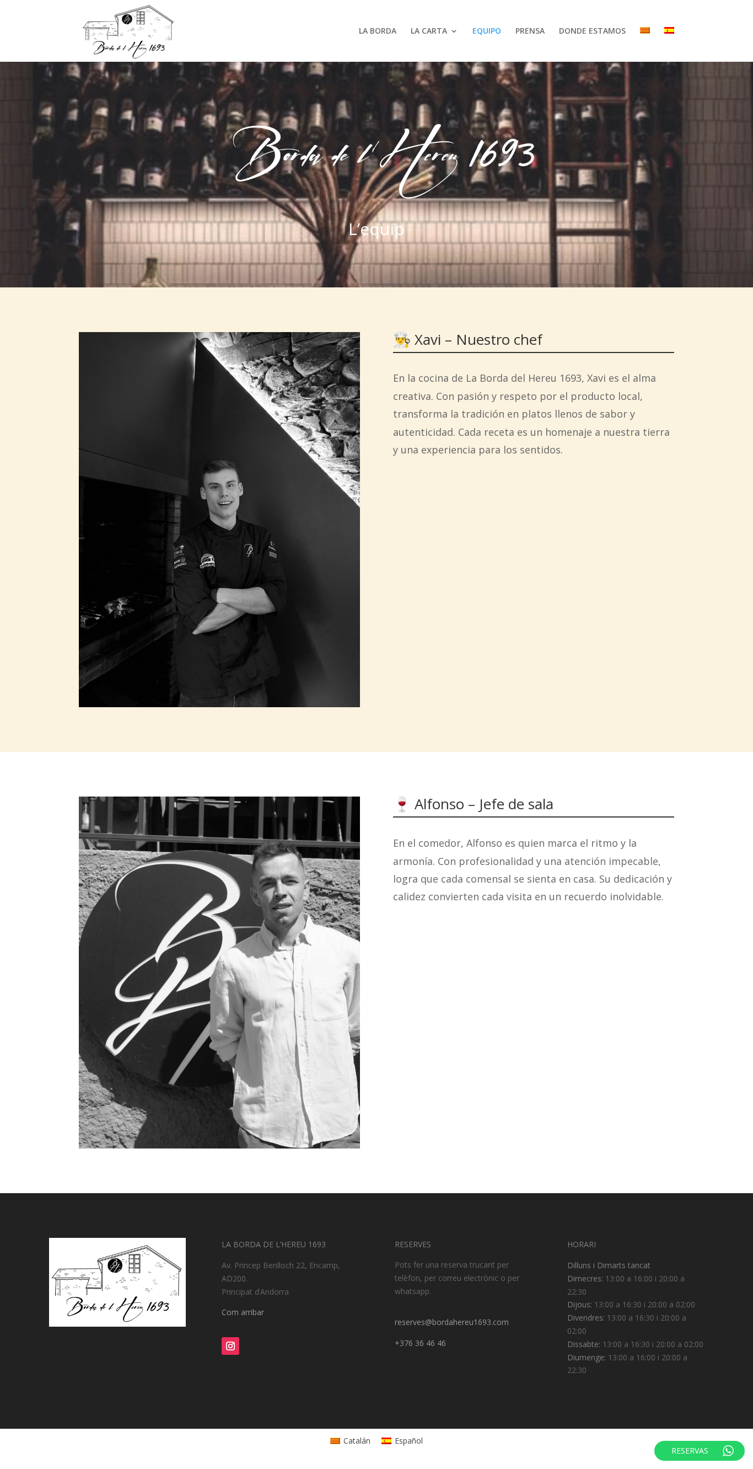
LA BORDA (377, 31)
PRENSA (530, 31)
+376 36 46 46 (420, 1343)
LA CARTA (429, 31)
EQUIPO (486, 31)
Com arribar (243, 1312)
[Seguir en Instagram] (230, 1346)
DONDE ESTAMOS (592, 31)
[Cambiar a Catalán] (645, 44)
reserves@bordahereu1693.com (452, 1322)
